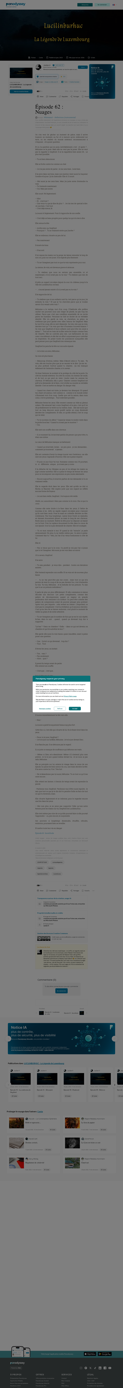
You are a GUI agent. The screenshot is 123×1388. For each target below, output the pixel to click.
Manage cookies (45, 709)
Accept (74, 709)
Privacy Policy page (70, 696)
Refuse (59, 709)
